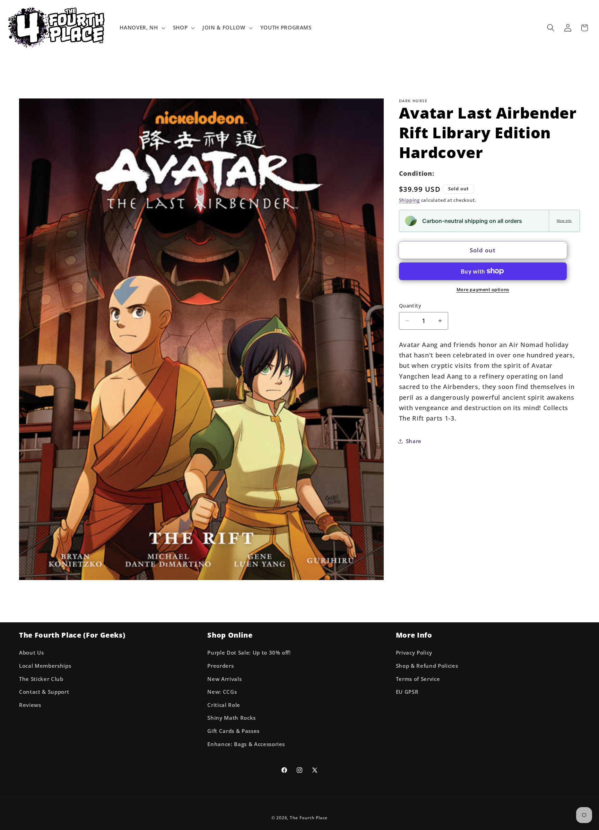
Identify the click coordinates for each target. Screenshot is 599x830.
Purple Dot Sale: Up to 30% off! (248, 653)
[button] (141, 28)
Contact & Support (44, 691)
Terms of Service (418, 679)
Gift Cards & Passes (233, 731)
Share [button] (414, 441)
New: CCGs (222, 691)
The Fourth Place (309, 818)
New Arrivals (224, 679)
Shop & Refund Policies (427, 665)
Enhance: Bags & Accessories (246, 744)
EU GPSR (407, 691)
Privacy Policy (414, 653)
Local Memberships (45, 665)
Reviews (30, 705)
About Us (31, 653)
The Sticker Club (41, 679)
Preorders (220, 665)
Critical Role (223, 705)
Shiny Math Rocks (231, 718)
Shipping (409, 200)
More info (564, 221)
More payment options (483, 289)
